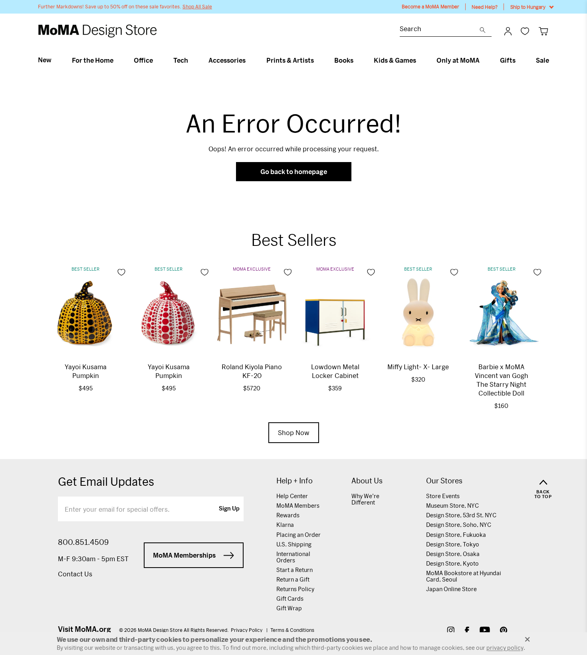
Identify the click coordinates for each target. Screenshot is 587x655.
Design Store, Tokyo (452, 544)
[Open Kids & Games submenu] (419, 60)
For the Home (92, 60)
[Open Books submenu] (356, 60)
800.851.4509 (83, 542)
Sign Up (229, 509)
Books (343, 60)
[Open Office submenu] (156, 60)
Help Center (292, 496)
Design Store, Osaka (453, 553)
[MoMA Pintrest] (504, 631)
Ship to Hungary (527, 7)
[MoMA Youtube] (484, 631)
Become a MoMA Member (430, 6)
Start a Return (294, 569)
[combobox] (440, 29)
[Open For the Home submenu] (116, 60)
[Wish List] (524, 31)
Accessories (227, 60)
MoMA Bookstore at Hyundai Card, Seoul (463, 576)
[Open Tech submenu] (191, 60)
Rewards (287, 515)
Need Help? (485, 7)
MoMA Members (297, 505)
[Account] (508, 31)
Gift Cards (289, 598)
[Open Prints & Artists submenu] (317, 60)
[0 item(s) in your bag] (543, 31)
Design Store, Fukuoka (456, 534)
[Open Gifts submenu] (519, 60)
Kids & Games (395, 60)
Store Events (443, 496)
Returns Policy (295, 589)
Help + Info (294, 481)
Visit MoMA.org (84, 629)
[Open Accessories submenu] (249, 60)
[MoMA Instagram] (450, 631)
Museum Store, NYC (452, 505)
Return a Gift (292, 579)
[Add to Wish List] (121, 272)
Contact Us (75, 574)
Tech (180, 60)
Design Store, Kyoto (452, 563)
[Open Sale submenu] (552, 60)
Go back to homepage (293, 171)
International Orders (293, 557)
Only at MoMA (458, 60)
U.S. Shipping (293, 544)
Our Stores (444, 481)
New (45, 59)
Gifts (508, 60)
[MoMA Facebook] (467, 631)
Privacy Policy (247, 630)
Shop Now (293, 432)
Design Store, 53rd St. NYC (461, 515)
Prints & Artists (290, 60)
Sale (542, 60)
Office (143, 60)
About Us (367, 481)
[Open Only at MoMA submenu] (483, 60)
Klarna (285, 524)
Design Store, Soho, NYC (458, 524)
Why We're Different (365, 499)
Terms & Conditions (292, 630)
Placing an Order (298, 534)
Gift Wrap (289, 608)
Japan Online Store (451, 589)
